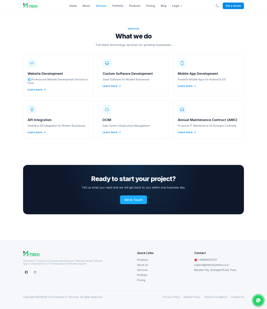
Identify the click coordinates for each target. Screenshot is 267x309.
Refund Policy (192, 296)
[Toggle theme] (217, 6)
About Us (142, 264)
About (86, 5)
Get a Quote (233, 5)
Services (101, 5)
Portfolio (117, 5)
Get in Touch (133, 200)
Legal (175, 5)
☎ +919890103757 (205, 259)
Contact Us (237, 296)
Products (134, 5)
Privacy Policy (171, 296)
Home (73, 5)
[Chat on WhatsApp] (258, 300)
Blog (163, 5)
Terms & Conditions (215, 296)
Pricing (150, 5)
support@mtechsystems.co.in (211, 264)
